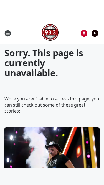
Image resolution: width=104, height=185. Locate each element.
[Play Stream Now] (95, 33)
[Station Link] (50, 33)
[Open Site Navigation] (7, 33)
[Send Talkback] (84, 33)
